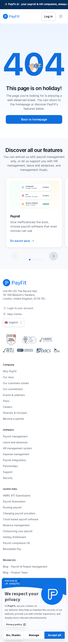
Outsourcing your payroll (17, 531)
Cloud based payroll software (20, 519)
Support (8, 472)
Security (8, 478)
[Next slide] (53, 256)
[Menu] (60, 16)
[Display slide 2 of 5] (32, 259)
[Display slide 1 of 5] (29, 259)
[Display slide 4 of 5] (38, 259)
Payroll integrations (14, 460)
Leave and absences (15, 442)
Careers (7, 407)
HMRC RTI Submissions (16, 495)
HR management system (17, 448)
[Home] (11, 16)
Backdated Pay (12, 549)
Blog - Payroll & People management (25, 566)
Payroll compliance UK (16, 543)
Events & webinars (14, 395)
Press (6, 401)
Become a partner (13, 418)
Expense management (16, 454)
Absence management (16, 525)
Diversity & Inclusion (15, 413)
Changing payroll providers (19, 513)
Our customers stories (16, 383)
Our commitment (13, 389)
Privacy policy (14, 624)
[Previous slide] (14, 256)
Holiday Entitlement (14, 537)
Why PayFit (10, 371)
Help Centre (14, 314)
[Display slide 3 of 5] (35, 259)
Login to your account (20, 308)
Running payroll (12, 507)
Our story (8, 377)
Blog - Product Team (15, 572)
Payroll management (15, 436)
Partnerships (10, 466)
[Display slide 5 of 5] (41, 259)
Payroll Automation (14, 501)
